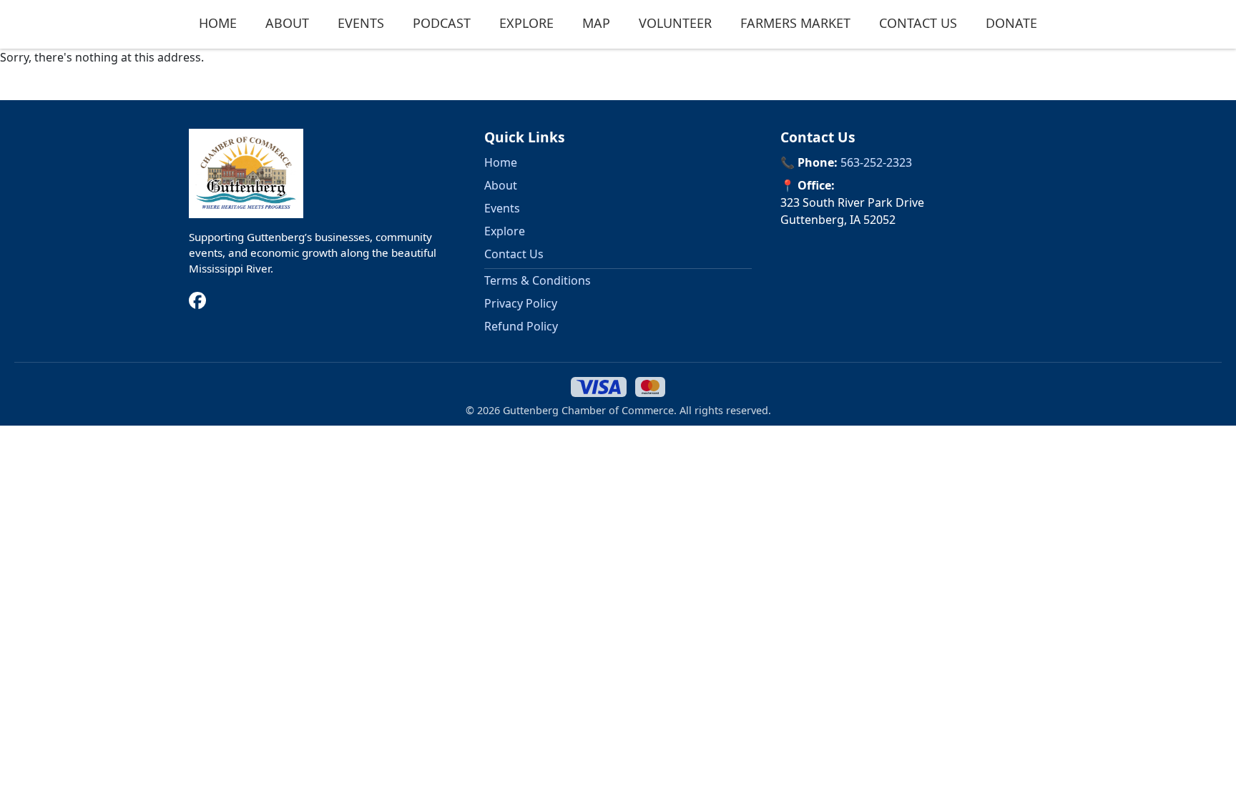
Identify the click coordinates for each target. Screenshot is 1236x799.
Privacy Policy (520, 303)
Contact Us (918, 22)
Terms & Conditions (537, 280)
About (287, 22)
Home (218, 22)
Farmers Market (795, 22)
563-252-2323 (876, 162)
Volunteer (675, 22)
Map (596, 22)
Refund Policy (521, 326)
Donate (1011, 22)
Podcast (442, 22)
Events (361, 22)
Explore (526, 22)
